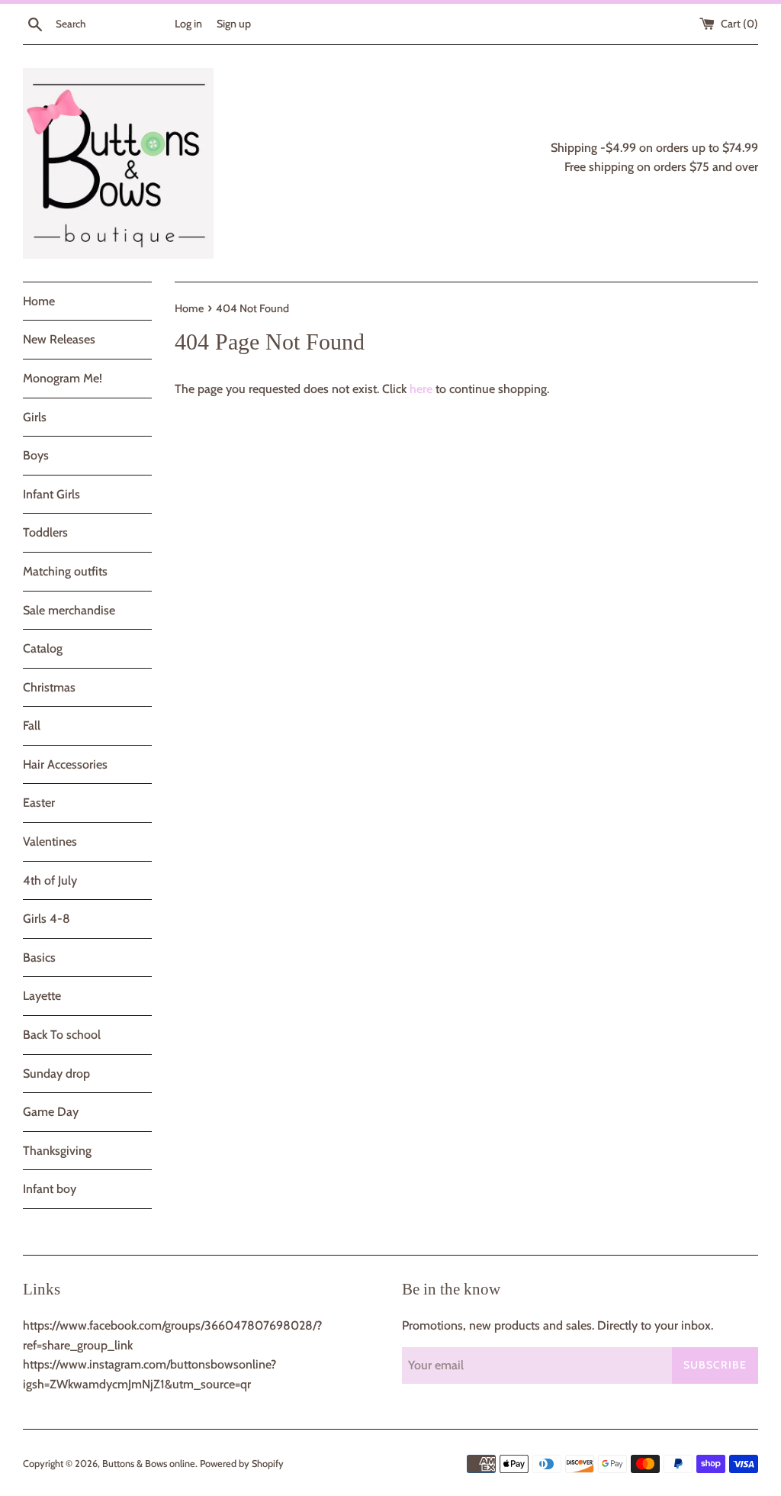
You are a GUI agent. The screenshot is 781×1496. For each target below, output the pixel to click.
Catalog (43, 648)
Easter (39, 802)
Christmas (49, 687)
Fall (31, 725)
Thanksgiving (57, 1150)
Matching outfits (65, 571)
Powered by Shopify (242, 1463)
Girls (35, 417)
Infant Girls (51, 494)
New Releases (59, 339)
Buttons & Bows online (148, 1463)
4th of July (50, 880)
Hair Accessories (65, 764)
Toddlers (45, 532)
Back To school (62, 1034)
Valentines (50, 841)
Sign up (234, 24)
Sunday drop (56, 1073)
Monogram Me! (62, 378)
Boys (36, 455)
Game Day (51, 1111)
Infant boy (49, 1189)
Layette (42, 995)
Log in (188, 24)
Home (39, 301)
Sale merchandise (69, 610)
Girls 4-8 (46, 918)
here (421, 389)
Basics (39, 957)
